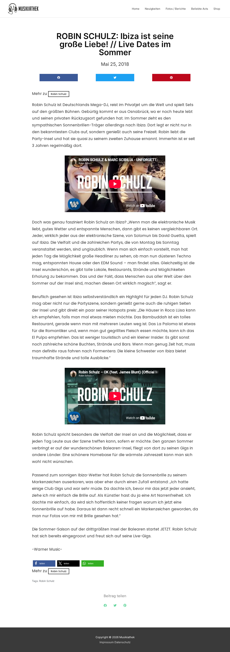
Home (135, 8)
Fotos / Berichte (176, 8)
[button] (59, 77)
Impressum (107, 642)
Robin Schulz (58, 94)
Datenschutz (122, 642)
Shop (216, 8)
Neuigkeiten (152, 8)
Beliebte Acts (199, 8)
